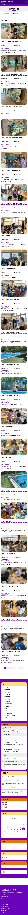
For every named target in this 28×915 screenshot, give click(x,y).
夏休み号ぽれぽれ (10, 742)
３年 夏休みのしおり (11, 740)
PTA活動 (5, 718)
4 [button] (10, 668)
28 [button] (21, 668)
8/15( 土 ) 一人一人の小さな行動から (9, 788)
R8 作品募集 (10, 758)
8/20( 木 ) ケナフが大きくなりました (9, 777)
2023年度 (5, 808)
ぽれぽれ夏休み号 (11, 731)
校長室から (6, 687)
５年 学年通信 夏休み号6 (13, 747)
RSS (6, 872)
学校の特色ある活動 (8, 713)
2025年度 (5, 804)
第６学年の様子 (7, 701)
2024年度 (5, 806)
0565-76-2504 (7, 894)
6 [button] (14, 668)
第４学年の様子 (7, 696)
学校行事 (5, 711)
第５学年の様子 (7, 699)
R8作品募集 (9, 737)
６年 (7, 857)
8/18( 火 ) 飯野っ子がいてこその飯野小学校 (11, 780)
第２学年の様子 (7, 692)
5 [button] (12, 668)
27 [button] (19, 668)
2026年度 (5, 802)
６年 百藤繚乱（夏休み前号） (13, 744)
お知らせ (5, 708)
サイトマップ (5, 898)
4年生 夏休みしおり (11, 751)
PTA (8, 857)
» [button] (23, 668)
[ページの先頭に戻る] (26, 913)
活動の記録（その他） (8, 706)
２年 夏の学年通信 (11, 749)
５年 (5, 857)
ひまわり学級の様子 (8, 704)
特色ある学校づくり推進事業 (9, 715)
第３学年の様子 (7, 694)
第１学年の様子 (7, 689)
